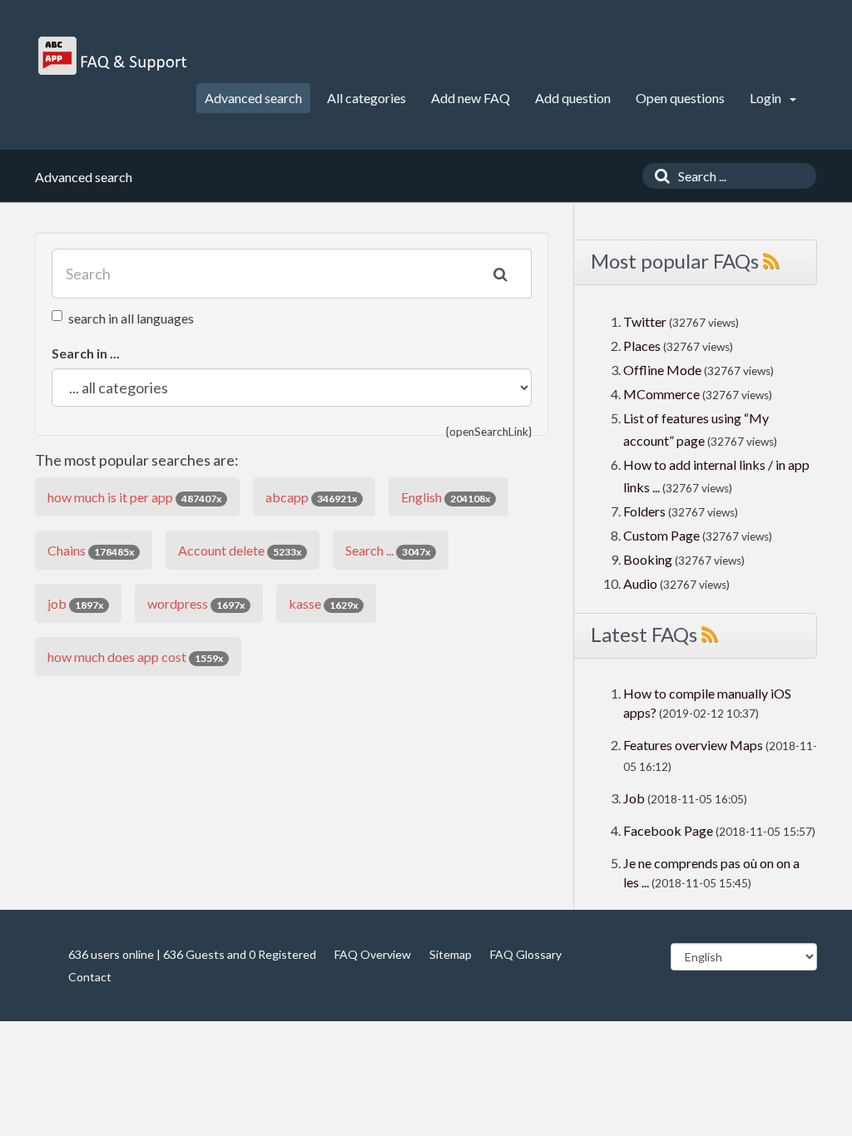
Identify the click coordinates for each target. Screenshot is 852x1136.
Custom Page (662, 535)
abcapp (311, 497)
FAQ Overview (372, 954)
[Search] (658, 176)
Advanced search (253, 98)
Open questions (680, 98)
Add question (573, 98)
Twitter (644, 321)
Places (642, 345)
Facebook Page (668, 830)
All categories (366, 98)
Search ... (387, 550)
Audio (640, 583)
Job (634, 798)
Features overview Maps (693, 745)
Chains (90, 550)
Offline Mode (663, 370)
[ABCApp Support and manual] (114, 56)
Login (767, 98)
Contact (89, 977)
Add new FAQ (470, 98)
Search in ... (86, 353)
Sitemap (450, 954)
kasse (323, 603)
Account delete (239, 550)
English (445, 497)
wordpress (196, 603)
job (75, 603)
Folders (644, 511)
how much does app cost (135, 656)
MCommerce (662, 394)
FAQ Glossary (526, 954)
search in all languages (131, 318)
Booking (649, 559)
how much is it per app (134, 497)
